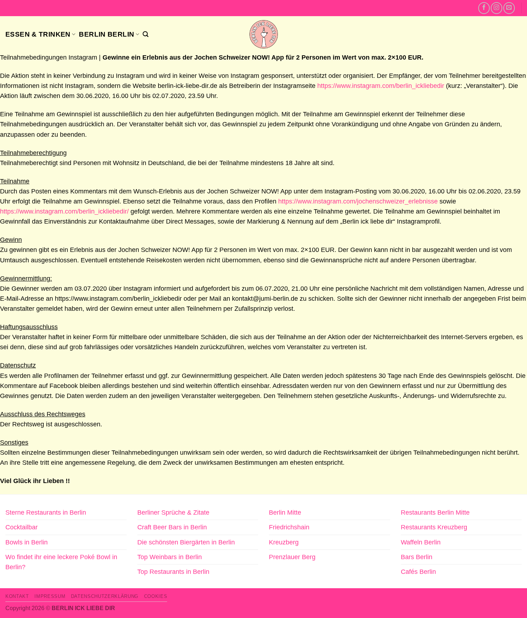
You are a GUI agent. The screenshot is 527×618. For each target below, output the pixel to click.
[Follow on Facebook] (484, 8)
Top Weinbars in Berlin (169, 557)
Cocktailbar (21, 527)
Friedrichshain (289, 527)
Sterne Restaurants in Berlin (45, 512)
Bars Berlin (416, 557)
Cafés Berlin (418, 571)
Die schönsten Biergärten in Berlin (186, 542)
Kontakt (17, 596)
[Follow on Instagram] (496, 8)
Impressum (49, 596)
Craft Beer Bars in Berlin (172, 527)
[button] (145, 34)
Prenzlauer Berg (292, 557)
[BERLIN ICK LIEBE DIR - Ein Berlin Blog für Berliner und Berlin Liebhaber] (264, 34)
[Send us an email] (509, 8)
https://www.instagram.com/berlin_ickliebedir (380, 85)
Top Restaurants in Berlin (173, 571)
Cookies (155, 596)
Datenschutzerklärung (104, 596)
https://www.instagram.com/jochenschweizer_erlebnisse (358, 201)
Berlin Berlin (106, 34)
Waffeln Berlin (421, 542)
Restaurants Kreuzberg (434, 527)
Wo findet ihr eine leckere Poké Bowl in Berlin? (61, 562)
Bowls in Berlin (26, 542)
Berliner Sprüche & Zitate (173, 512)
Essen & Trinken (38, 34)
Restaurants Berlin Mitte (435, 512)
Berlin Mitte (285, 512)
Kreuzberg (284, 542)
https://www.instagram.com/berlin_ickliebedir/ (64, 211)
